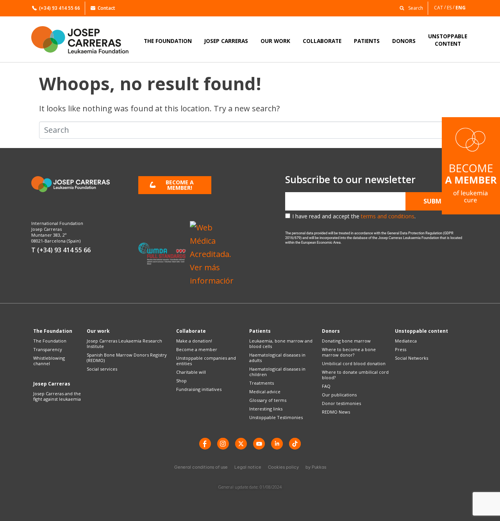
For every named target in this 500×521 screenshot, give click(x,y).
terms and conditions (387, 216)
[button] (409, 7)
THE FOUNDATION (168, 41)
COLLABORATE (322, 41)
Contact (106, 8)
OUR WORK (275, 41)
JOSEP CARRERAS (226, 41)
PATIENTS (367, 41)
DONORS (404, 41)
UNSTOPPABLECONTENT (447, 39)
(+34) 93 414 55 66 (59, 8)
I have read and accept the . (354, 216)
